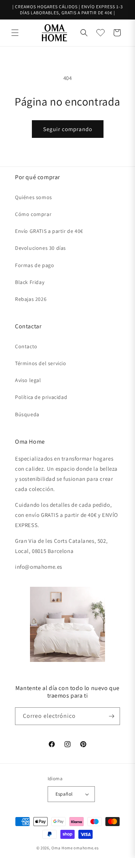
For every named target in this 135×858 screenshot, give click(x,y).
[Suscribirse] (111, 716)
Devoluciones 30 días (40, 248)
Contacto (26, 346)
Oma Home (62, 847)
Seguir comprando (67, 129)
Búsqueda (27, 414)
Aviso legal (28, 380)
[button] (15, 32)
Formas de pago (34, 265)
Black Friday (29, 282)
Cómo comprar (33, 214)
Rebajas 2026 (30, 299)
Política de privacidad (41, 397)
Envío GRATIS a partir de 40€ (49, 231)
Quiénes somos (33, 197)
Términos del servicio (40, 363)
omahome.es (86, 847)
